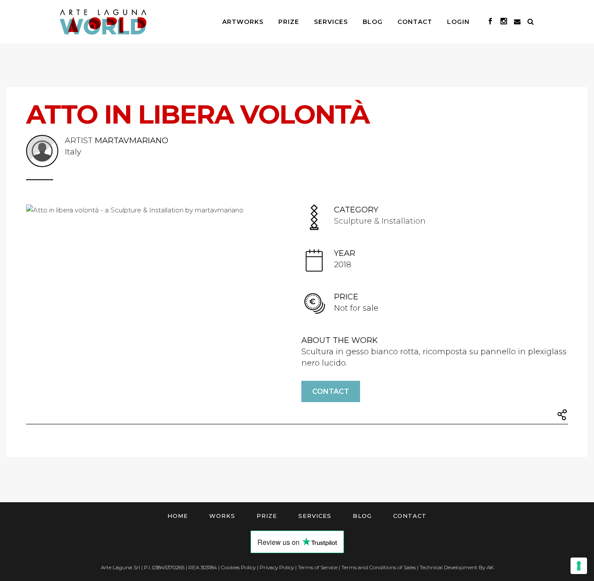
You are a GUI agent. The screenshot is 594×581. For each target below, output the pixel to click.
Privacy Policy (277, 567)
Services (314, 515)
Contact (330, 391)
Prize (267, 515)
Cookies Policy (238, 567)
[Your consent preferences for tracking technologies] (579, 565)
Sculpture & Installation (380, 221)
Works (222, 515)
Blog (362, 515)
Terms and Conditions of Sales (378, 567)
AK (490, 567)
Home (177, 515)
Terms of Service (317, 567)
